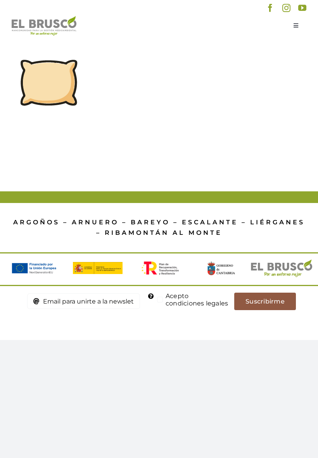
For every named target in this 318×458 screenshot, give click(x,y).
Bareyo (150, 222)
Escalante (210, 222)
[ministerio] (98, 265)
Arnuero (95, 222)
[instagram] (286, 8)
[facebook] (270, 8)
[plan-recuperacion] (159, 264)
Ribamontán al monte (163, 232)
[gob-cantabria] (220, 264)
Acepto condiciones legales (197, 299)
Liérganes (277, 222)
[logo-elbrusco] (44, 19)
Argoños (36, 222)
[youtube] (302, 8)
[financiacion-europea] (36, 265)
